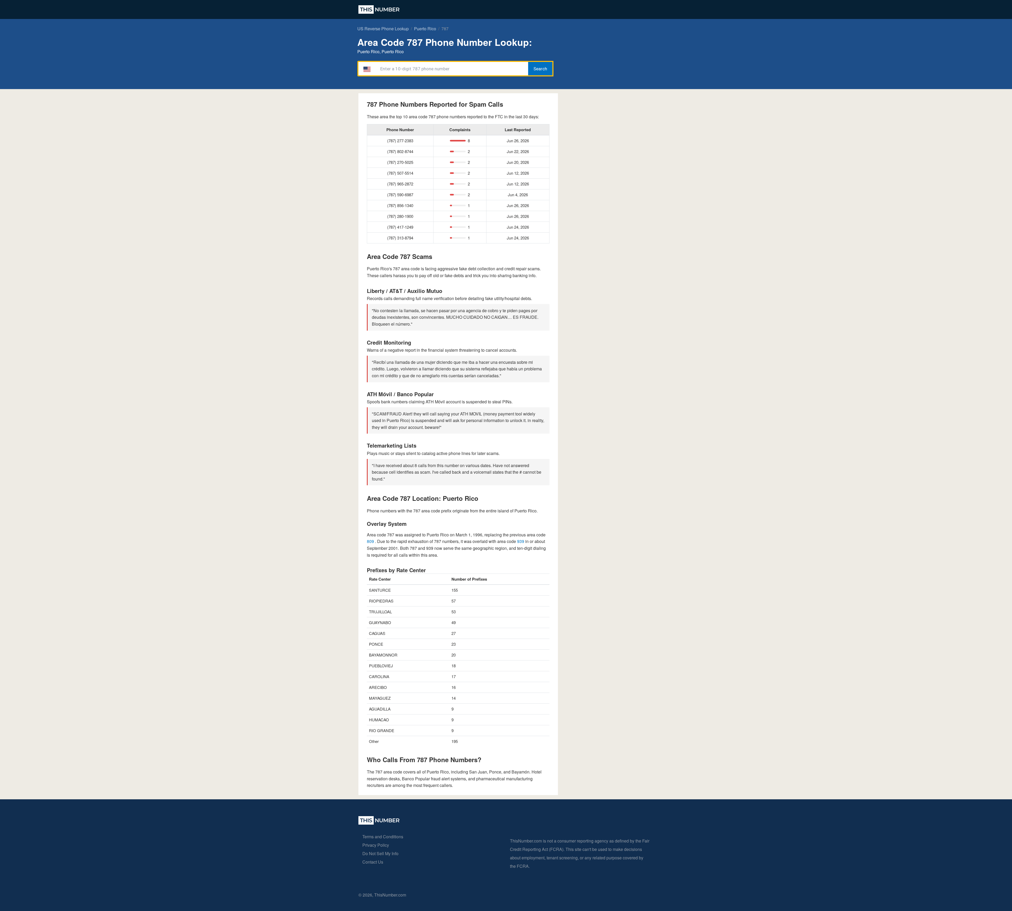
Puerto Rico (425, 29)
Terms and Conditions (382, 837)
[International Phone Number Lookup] (379, 9)
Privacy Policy (375, 845)
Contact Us (372, 862)
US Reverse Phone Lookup (383, 29)
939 (521, 541)
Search (540, 68)
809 (371, 541)
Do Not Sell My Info (380, 853)
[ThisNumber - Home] (379, 823)
